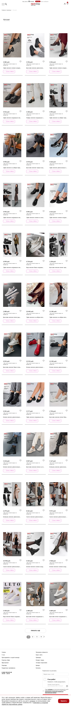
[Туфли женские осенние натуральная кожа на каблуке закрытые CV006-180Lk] (12, 45)
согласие (50, 689)
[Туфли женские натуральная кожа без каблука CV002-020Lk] (12, 95)
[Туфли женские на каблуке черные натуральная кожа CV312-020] (58, 95)
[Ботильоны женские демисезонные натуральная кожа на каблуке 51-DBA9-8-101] (58, 444)
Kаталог (15, 10)
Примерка (38, 657)
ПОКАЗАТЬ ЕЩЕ (35, 630)
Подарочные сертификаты (8, 668)
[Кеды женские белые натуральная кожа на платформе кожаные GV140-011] (35, 245)
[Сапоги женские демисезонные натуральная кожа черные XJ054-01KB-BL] (12, 544)
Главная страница (6, 10)
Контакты (38, 668)
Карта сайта (39, 655)
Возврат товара (40, 660)
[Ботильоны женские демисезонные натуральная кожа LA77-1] (12, 494)
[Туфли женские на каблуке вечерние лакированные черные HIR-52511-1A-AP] (58, 295)
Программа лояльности (42, 652)
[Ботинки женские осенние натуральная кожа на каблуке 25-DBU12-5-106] (58, 544)
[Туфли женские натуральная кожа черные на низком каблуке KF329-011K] (35, 394)
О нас (3, 655)
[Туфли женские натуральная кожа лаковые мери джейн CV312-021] (12, 195)
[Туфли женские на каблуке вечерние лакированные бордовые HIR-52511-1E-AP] (35, 295)
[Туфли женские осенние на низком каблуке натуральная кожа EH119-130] (35, 195)
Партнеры (4, 665)
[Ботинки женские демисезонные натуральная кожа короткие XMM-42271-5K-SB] (35, 345)
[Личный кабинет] (64, 3)
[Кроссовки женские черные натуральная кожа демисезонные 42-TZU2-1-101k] (35, 145)
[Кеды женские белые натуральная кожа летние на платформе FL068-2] (12, 594)
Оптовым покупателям (41, 662)
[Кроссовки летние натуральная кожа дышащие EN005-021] (35, 594)
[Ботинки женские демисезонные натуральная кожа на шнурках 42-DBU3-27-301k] (12, 394)
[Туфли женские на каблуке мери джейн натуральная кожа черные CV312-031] (12, 145)
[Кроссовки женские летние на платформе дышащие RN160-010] (35, 444)
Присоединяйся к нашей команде (10, 657)
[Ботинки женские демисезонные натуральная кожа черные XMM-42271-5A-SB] (58, 345)
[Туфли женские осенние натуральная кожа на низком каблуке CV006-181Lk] (58, 45)
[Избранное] (67, 4)
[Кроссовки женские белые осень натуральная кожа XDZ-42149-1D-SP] (12, 345)
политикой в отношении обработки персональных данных (54, 692)
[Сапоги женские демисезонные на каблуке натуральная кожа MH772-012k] (35, 494)
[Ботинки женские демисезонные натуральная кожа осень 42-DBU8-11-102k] (12, 444)
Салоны (4, 652)
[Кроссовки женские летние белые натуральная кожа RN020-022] (58, 394)
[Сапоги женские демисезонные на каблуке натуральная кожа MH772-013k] (58, 494)
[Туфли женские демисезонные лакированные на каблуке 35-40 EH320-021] (58, 145)
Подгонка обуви (6, 660)
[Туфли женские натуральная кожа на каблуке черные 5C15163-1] (12, 245)
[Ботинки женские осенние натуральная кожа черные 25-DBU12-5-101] (35, 544)
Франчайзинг (5, 662)
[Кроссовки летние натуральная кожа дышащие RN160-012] (58, 594)
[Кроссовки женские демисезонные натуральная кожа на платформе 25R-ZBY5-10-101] (35, 45)
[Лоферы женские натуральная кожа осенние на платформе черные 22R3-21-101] (35, 95)
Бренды (38, 665)
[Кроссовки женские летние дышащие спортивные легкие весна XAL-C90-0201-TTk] (12, 295)
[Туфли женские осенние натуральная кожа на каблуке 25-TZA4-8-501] (58, 195)
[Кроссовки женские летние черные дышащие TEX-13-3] (58, 245)
